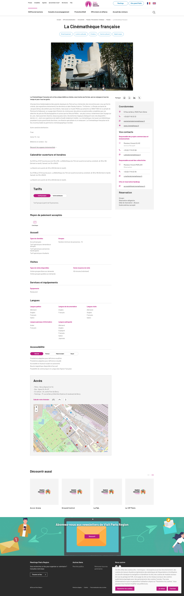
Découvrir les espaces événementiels (42, 147)
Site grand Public (136, 3)
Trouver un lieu (37, 574)
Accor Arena (35, 508)
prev (149, 475)
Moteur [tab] (47, 353)
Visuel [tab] (72, 353)
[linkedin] (116, 566)
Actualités (37, 2)
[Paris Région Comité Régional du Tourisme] (92, 4)
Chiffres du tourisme (35, 12)
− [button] (36, 410)
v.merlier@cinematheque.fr (133, 176)
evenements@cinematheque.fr (134, 121)
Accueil (59, 19)
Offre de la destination (69, 19)
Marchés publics (78, 566)
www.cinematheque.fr (131, 126)
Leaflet (106, 451)
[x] (120, 566)
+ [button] (36, 407)
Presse (30, 2)
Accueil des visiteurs (120, 12)
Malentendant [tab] (60, 353)
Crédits (86, 587)
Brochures (65, 2)
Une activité (81, 19)
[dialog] (146, 580)
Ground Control (68, 508)
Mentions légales (77, 587)
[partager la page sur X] (139, 98)
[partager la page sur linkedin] (134, 98)
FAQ (71, 2)
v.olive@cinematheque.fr (132, 155)
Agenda (44, 2)
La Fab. (96, 508)
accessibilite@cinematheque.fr (134, 186)
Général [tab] (36, 353)
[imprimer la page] (124, 98)
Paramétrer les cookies (124, 588)
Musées (108, 19)
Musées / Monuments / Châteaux (95, 19)
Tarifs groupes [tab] (42, 195)
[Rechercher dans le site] (154, 12)
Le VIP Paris (130, 508)
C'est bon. (173, 588)
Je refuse (161, 588)
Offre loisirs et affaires (99, 12)
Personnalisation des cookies (98, 587)
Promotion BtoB (80, 12)
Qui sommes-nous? (54, 2)
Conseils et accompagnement (58, 12)
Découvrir (92, 536)
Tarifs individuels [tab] (58, 195)
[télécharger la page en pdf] (129, 98)
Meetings (120, 3)
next (152, 475)
